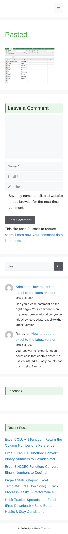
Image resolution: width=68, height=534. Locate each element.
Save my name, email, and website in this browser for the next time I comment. (36, 202)
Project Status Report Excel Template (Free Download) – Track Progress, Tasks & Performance (31, 486)
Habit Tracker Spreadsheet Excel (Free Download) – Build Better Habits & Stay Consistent (30, 506)
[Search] (58, 266)
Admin (21, 287)
